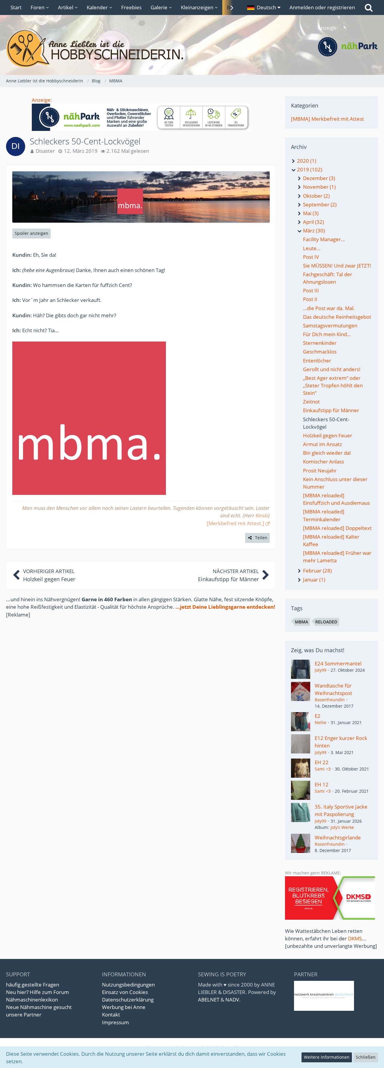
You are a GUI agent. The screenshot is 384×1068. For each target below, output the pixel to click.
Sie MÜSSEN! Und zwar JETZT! (337, 265)
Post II (310, 299)
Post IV (311, 256)
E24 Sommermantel (338, 663)
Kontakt (111, 1014)
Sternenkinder (320, 342)
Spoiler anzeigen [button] (31, 233)
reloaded (326, 622)
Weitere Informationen (327, 1057)
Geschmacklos (320, 351)
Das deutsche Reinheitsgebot (337, 316)
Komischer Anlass (323, 461)
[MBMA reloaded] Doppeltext (337, 528)
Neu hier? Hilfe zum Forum (37, 992)
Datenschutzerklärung (128, 999)
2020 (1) (306, 160)
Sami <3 (323, 769)
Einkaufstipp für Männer (331, 410)
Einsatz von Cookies (125, 992)
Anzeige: (42, 99)
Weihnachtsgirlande (338, 837)
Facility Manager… (324, 239)
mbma (301, 622)
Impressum (115, 1022)
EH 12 (321, 784)
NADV (232, 999)
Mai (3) (310, 213)
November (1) (319, 186)
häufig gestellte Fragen (32, 984)
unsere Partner (23, 1014)
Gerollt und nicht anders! (332, 369)
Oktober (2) (316, 195)
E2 (317, 715)
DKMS (355, 938)
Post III (311, 290)
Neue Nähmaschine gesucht (39, 1007)
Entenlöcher (317, 360)
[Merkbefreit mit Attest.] (235, 523)
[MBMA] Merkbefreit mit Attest (327, 118)
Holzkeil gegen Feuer (327, 435)
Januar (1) (313, 579)
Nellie (320, 722)
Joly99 (320, 670)
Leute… (311, 248)
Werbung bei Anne (124, 1007)
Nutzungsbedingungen (128, 984)
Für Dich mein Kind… (327, 334)
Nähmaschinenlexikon (32, 999)
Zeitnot (311, 401)
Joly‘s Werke (342, 827)
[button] (264, 7)
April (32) (313, 221)
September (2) (319, 204)
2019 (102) (309, 169)
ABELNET (208, 999)
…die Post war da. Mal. (329, 308)
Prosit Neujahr (320, 470)
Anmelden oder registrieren (322, 7)
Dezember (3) (318, 178)
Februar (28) (317, 570)
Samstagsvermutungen (330, 325)
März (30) (313, 230)
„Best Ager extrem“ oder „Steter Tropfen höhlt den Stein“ (333, 385)
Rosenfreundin (330, 700)
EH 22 (321, 762)
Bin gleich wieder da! (327, 452)
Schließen (366, 1057)
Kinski (262, 515)
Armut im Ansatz (322, 444)
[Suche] (368, 7)
